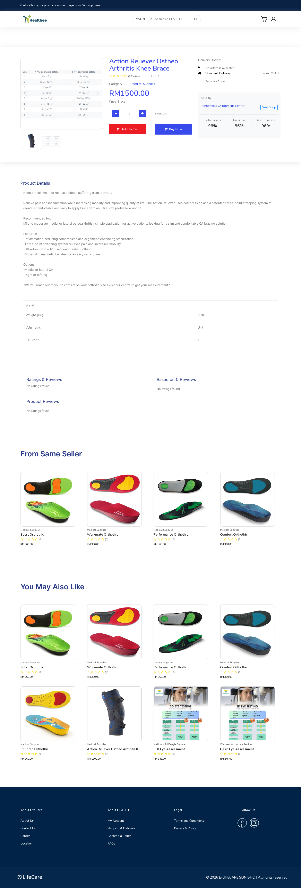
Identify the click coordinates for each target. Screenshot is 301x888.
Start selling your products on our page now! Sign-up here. (60, 5)
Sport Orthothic (32, 534)
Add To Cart (130, 129)
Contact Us (28, 828)
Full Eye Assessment (169, 749)
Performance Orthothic (171, 534)
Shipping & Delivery (121, 828)
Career (25, 836)
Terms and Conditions (189, 821)
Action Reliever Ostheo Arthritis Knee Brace (114, 749)
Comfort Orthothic (234, 534)
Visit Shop (269, 107)
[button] (25, 93)
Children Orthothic (34, 749)
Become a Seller (119, 836)
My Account (116, 821)
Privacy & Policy (185, 828)
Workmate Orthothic (102, 534)
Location (26, 843)
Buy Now (175, 129)
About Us (27, 821)
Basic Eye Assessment (237, 749)
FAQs (111, 843)
